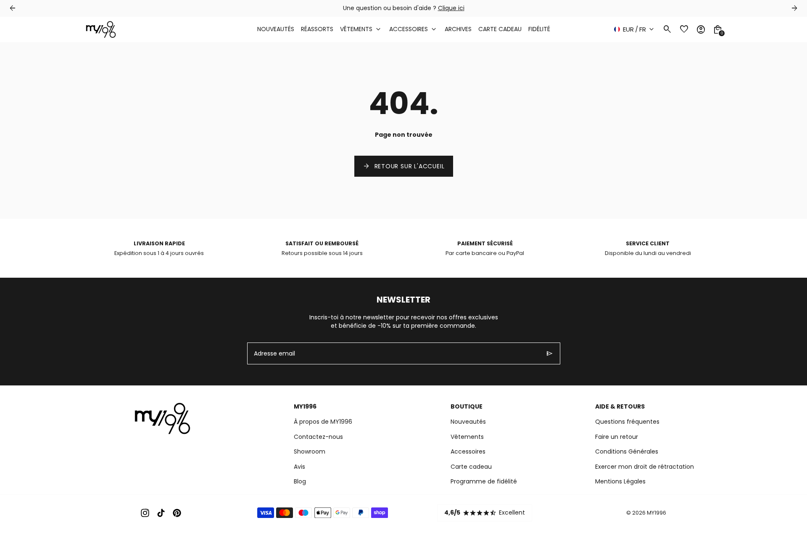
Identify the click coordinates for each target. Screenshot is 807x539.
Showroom (309, 451)
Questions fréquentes (627, 421)
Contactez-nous (318, 437)
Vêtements (467, 437)
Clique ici (451, 8)
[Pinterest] (177, 513)
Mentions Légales (620, 481)
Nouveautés (468, 421)
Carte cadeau (471, 466)
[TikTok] (161, 513)
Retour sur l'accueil (404, 166)
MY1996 (656, 512)
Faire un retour (616, 437)
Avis (299, 466)
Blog (300, 481)
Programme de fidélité (484, 481)
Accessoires (468, 451)
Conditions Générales (626, 451)
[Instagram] (145, 513)
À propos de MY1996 (323, 421)
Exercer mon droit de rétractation (644, 466)
